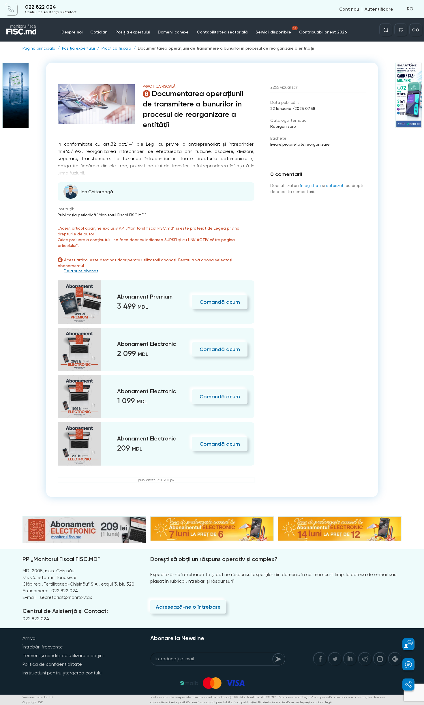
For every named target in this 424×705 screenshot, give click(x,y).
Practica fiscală (116, 48)
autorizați (335, 185)
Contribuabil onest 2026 (323, 32)
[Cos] (401, 30)
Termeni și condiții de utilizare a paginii (63, 655)
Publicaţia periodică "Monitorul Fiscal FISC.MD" (102, 215)
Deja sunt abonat (81, 271)
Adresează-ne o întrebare (188, 607)
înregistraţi (310, 185)
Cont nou (349, 9)
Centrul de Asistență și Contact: (65, 611)
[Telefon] (11, 9)
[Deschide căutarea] (386, 30)
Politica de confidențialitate (52, 664)
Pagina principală (38, 48)
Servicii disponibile (276, 31)
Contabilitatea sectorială (222, 32)
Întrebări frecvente (42, 647)
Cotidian (98, 32)
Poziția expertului (132, 32)
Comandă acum (220, 302)
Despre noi (71, 32)
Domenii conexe (173, 32)
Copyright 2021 (32, 702)
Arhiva (28, 638)
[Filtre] (416, 30)
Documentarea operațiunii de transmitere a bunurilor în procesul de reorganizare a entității (226, 48)
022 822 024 (40, 7)
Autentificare (379, 9)
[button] (405, 644)
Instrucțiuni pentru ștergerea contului (62, 673)
